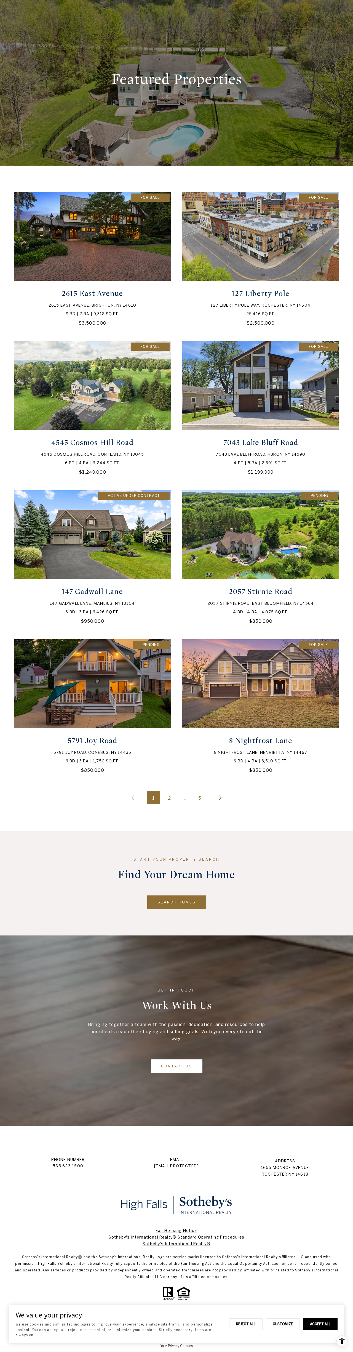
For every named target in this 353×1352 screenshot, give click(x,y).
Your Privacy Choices (177, 1346)
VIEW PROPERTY (92, 258)
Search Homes (176, 902)
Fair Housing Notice (176, 1230)
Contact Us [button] (176, 1066)
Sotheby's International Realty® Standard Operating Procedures (176, 1237)
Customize (283, 1324)
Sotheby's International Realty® (176, 1244)
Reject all (246, 1324)
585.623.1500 (68, 1166)
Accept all (320, 1324)
